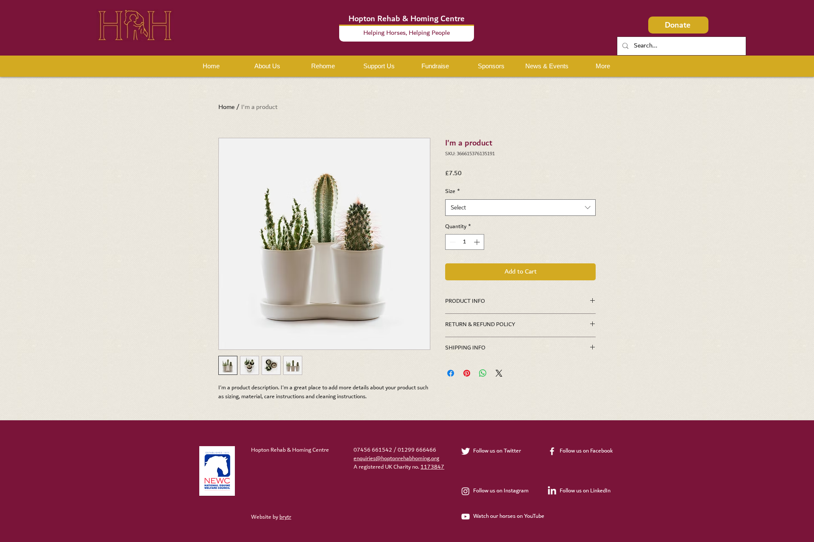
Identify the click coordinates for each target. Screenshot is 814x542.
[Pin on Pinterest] (467, 373)
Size (452, 191)
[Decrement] (451, 242)
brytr (285, 517)
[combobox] (520, 207)
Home (226, 107)
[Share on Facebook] (451, 373)
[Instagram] (465, 491)
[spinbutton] (464, 242)
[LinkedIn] (552, 491)
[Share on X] (499, 373)
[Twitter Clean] (465, 451)
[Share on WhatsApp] (483, 373)
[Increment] (477, 242)
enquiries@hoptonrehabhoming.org (396, 458)
